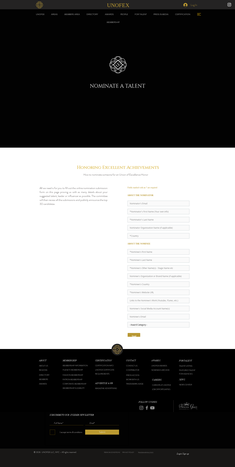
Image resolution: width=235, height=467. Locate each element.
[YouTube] (152, 407)
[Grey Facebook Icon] (146, 407)
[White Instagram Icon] (229, 4)
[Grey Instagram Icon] (141, 407)
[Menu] (199, 14)
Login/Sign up (183, 454)
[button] (48, 360)
